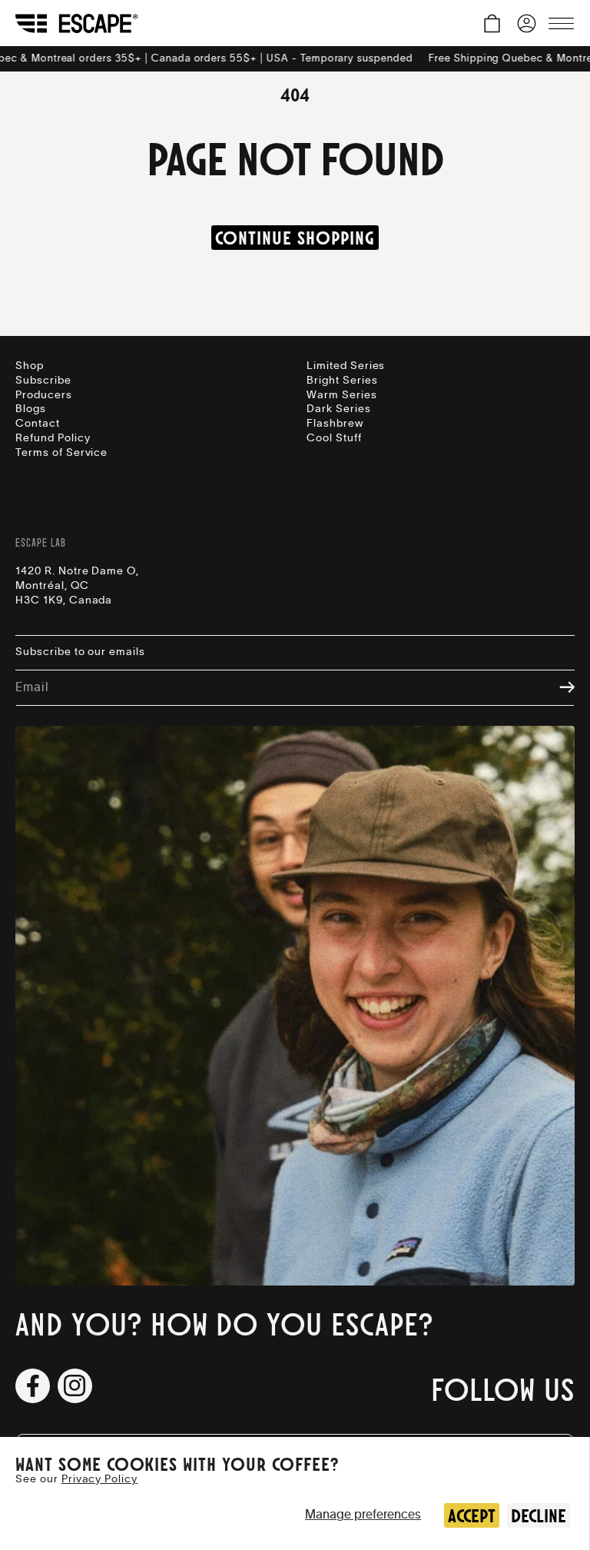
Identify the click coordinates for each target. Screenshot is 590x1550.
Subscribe (43, 380)
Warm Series (342, 395)
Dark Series (339, 409)
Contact (37, 423)
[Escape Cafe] (76, 23)
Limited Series (346, 366)
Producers (43, 395)
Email (31, 687)
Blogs (30, 409)
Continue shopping (294, 237)
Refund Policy (52, 438)
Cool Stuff (334, 438)
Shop (29, 366)
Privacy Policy (99, 1479)
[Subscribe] (559, 688)
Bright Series (342, 380)
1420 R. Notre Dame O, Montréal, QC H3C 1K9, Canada (77, 586)
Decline (538, 1515)
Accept (472, 1515)
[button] (492, 23)
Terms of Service (61, 452)
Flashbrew (335, 423)
